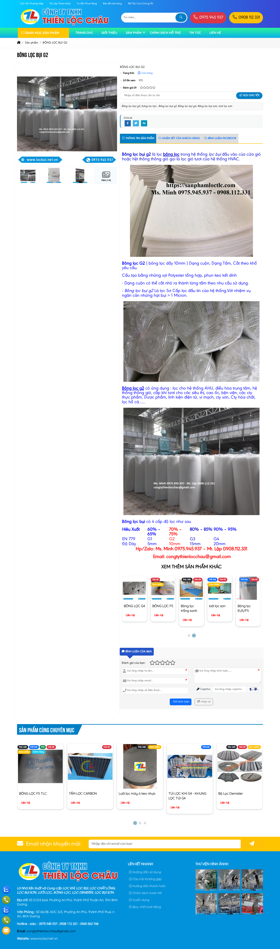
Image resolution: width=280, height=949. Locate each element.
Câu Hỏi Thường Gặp (31, 3)
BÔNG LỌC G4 (134, 606)
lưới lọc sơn (217, 606)
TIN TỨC (195, 33)
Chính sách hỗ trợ (165, 33)
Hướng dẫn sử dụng (146, 872)
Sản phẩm (133, 33)
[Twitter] (136, 123)
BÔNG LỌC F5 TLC (33, 793)
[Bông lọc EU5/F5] (248, 588)
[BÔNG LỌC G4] (135, 588)
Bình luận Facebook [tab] (221, 138)
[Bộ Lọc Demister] (239, 766)
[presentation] (23, 114)
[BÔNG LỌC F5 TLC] (40, 766)
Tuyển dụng (140, 900)
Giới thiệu (109, 33)
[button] (189, 635)
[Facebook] (128, 123)
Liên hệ (215, 33)
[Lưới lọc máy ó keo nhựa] (140, 766)
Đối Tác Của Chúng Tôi (140, 3)
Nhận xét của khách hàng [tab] (181, 138)
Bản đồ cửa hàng (112, 3)
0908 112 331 (249, 18)
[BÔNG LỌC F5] (163, 588)
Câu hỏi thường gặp (147, 879)
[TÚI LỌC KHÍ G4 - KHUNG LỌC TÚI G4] (189, 766)
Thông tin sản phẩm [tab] (139, 138)
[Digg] (144, 123)
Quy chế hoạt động (146, 907)
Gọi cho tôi (250, 95)
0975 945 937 (210, 18)
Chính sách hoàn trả (147, 893)
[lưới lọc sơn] (220, 588)
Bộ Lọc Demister (230, 793)
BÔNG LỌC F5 (162, 606)
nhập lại (205, 701)
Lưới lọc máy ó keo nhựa (137, 793)
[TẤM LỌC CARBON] (90, 766)
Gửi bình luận (180, 701)
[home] (18, 42)
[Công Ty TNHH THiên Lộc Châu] (64, 25)
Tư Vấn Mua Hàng (87, 3)
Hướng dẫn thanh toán (149, 886)
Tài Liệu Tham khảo (60, 3)
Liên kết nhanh (140, 863)
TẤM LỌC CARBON (83, 793)
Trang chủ (84, 33)
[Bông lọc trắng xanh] (191, 588)
